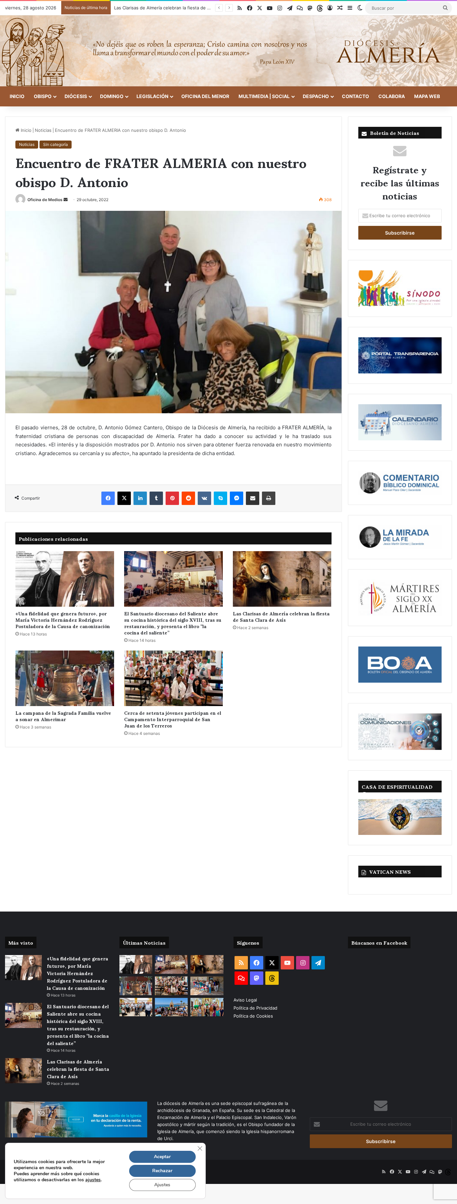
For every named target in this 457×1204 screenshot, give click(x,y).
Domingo (111, 96)
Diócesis (76, 96)
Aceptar (162, 1156)
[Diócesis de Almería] (228, 51)
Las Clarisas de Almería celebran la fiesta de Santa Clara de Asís (281, 616)
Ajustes (162, 1185)
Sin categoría (55, 144)
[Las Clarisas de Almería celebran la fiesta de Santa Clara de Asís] (282, 579)
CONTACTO (355, 96)
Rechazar (162, 1171)
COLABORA (391, 96)
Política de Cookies (253, 1016)
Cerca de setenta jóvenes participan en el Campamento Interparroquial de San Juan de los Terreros (172, 719)
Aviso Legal (246, 1000)
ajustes (93, 1180)
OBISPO (43, 96)
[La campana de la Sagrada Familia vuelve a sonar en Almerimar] (64, 678)
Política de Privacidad (256, 1008)
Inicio (17, 96)
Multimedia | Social (264, 96)
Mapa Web (427, 96)
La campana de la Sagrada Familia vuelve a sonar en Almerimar (63, 716)
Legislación (152, 96)
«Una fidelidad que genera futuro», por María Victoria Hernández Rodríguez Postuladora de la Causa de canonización (62, 619)
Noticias (43, 130)
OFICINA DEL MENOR (205, 96)
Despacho (316, 96)
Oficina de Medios (45, 199)
